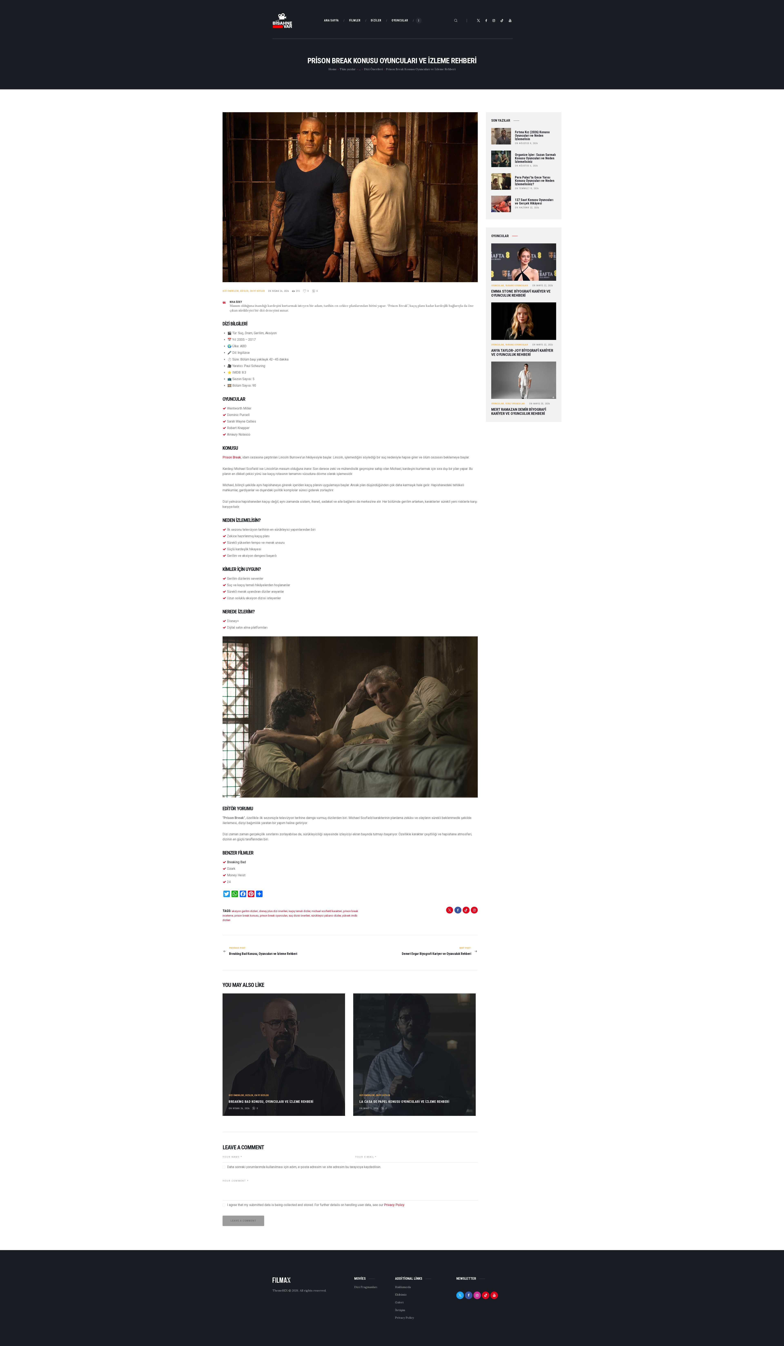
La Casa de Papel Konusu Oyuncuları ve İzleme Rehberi (404, 1102)
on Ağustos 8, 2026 (526, 143)
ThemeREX (280, 1290)
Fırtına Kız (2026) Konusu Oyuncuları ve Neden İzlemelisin (532, 136)
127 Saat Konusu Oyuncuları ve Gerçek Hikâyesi (534, 201)
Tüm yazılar (348, 69)
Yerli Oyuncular (515, 403)
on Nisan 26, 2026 (278, 291)
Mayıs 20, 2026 (539, 403)
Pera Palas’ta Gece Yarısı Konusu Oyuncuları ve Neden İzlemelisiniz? (534, 181)
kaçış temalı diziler (299, 911)
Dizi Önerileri (373, 69)
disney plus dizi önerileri (273, 911)
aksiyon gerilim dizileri (245, 911)
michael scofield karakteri (327, 911)
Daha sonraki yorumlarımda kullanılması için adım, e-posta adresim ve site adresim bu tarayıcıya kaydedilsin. (304, 1167)
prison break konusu (246, 915)
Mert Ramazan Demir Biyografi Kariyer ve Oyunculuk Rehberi (518, 411)
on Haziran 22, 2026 (527, 207)
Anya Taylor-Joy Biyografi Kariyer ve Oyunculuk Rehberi (522, 352)
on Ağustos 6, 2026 (526, 165)
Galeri (399, 1302)
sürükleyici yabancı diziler (326, 915)
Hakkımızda (403, 1287)
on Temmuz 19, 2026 (527, 188)
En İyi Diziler (257, 291)
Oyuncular (497, 285)
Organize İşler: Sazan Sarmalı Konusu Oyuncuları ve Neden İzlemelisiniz (535, 158)
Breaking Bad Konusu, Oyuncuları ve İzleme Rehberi (271, 1102)
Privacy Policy (394, 1205)
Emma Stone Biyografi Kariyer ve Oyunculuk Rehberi (521, 293)
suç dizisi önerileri (299, 915)
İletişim (400, 1310)
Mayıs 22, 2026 (542, 285)
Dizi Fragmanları (365, 1287)
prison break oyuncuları (273, 915)
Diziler (244, 291)
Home (333, 69)
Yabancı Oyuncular (516, 285)
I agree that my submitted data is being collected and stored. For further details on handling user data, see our (315, 1205)
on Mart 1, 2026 (368, 1108)
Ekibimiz (401, 1294)
